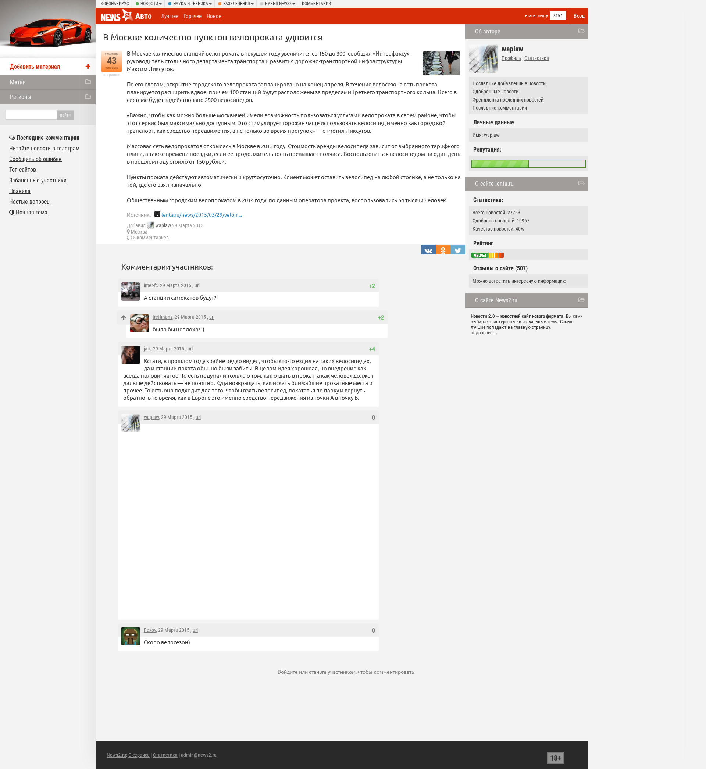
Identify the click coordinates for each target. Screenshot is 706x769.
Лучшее (169, 16)
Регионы (20, 96)
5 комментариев (151, 238)
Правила (20, 191)
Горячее (192, 16)
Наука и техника (190, 3)
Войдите (288, 671)
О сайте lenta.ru (494, 183)
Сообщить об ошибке (35, 159)
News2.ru (116, 755)
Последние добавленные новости (509, 83)
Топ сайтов (22, 169)
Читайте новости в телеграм (44, 148)
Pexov (150, 630)
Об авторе (487, 31)
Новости (149, 3)
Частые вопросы (30, 201)
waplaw (163, 225)
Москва (139, 232)
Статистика (536, 58)
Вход (579, 16)
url (197, 285)
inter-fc (151, 285)
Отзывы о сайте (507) (500, 268)
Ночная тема (30, 212)
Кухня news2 (278, 3)
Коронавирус (115, 3)
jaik (147, 349)
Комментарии (316, 3)
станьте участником (332, 671)
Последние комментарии (500, 108)
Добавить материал (35, 66)
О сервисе (139, 755)
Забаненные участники (38, 180)
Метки (18, 82)
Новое (214, 16)
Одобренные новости (495, 92)
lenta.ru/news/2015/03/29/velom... (201, 214)
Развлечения (236, 3)
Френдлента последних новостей (508, 100)
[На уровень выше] (123, 317)
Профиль (511, 58)
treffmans (162, 317)
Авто (143, 16)
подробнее (481, 332)
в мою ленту (536, 15)
